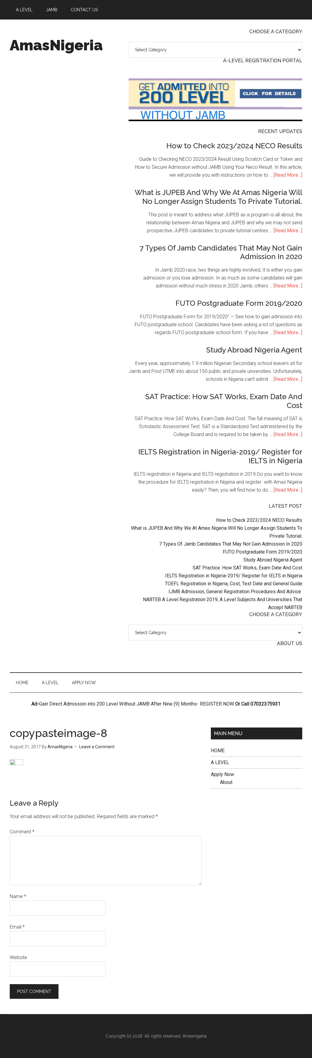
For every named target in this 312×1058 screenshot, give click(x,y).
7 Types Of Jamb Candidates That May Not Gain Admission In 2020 (221, 252)
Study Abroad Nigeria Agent (254, 349)
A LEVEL (220, 762)
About (226, 782)
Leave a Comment (97, 746)
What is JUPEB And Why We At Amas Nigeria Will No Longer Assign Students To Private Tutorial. (218, 197)
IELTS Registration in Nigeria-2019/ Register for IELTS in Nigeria (220, 456)
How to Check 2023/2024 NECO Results (234, 145)
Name (18, 896)
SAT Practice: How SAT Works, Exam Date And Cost (223, 401)
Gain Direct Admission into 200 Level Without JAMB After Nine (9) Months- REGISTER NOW (136, 704)
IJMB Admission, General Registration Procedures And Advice (235, 591)
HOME (218, 750)
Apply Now (222, 774)
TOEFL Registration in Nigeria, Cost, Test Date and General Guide (233, 584)
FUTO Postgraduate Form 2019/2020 (239, 303)
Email (17, 927)
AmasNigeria (56, 45)
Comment (22, 832)
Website (18, 957)
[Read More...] (288, 175)
